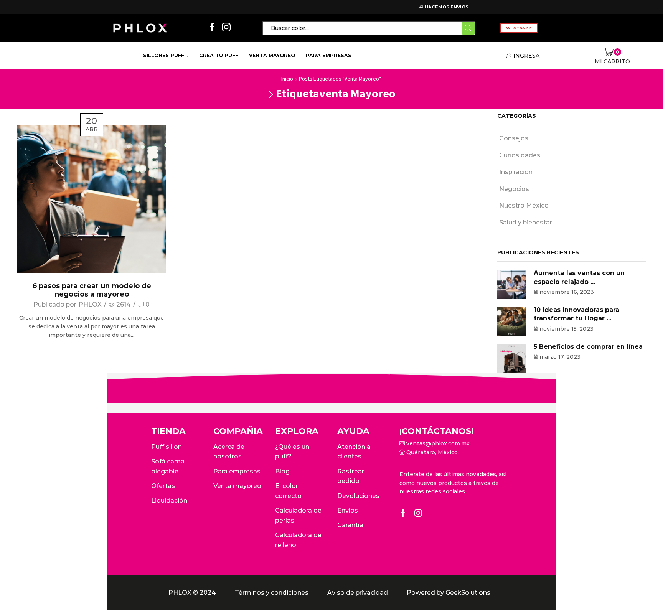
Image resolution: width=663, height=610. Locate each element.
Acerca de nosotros (228, 451)
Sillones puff (163, 55)
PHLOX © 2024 (192, 592)
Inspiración (516, 172)
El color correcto (288, 491)
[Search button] (468, 28)
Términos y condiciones (271, 592)
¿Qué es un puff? (292, 451)
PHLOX (90, 304)
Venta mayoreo (272, 55)
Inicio (287, 78)
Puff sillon (166, 446)
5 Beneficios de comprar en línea (588, 346)
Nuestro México (524, 205)
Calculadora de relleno (298, 540)
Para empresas (328, 55)
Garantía (350, 525)
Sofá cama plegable (168, 466)
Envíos (347, 510)
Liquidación (169, 500)
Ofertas (163, 486)
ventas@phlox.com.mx (437, 443)
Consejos (513, 138)
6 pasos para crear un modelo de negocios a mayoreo (91, 289)
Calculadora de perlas (298, 515)
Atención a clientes (354, 451)
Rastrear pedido (350, 476)
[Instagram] (226, 28)
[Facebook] (212, 28)
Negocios (514, 189)
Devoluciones (358, 496)
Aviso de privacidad (357, 592)
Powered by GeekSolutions (448, 592)
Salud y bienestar (525, 222)
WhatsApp (518, 28)
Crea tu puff (218, 55)
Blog (282, 471)
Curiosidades (519, 155)
